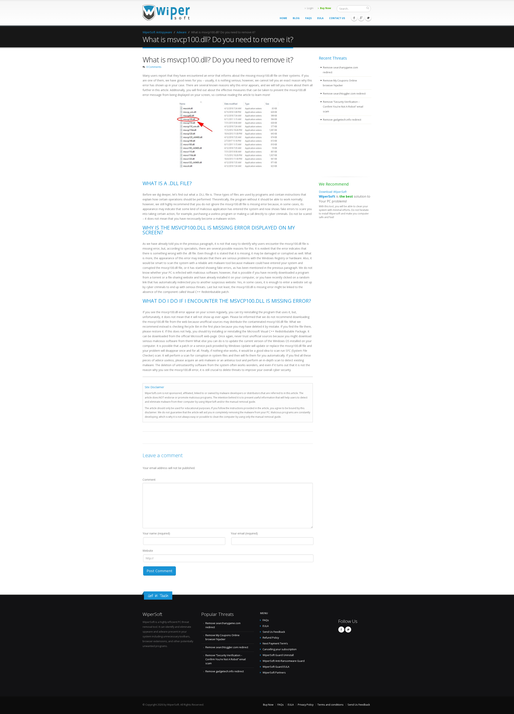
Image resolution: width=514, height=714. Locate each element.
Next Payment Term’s (275, 643)
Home (283, 18)
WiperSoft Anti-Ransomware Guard (284, 661)
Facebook (354, 18)
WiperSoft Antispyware (157, 32)
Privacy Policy (305, 704)
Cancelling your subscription (280, 649)
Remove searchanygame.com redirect (340, 70)
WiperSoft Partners (274, 672)
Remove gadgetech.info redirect (342, 119)
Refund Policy (271, 637)
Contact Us (337, 18)
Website (148, 551)
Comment (149, 479)
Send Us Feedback (274, 632)
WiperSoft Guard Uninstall (278, 655)
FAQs (308, 18)
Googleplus (361, 18)
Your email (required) (244, 533)
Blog (296, 18)
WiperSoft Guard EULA (276, 666)
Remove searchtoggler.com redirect (344, 93)
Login (310, 8)
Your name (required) (156, 533)
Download (332, 192)
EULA (320, 18)
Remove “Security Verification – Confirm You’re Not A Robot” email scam (343, 106)
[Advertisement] (339, 151)
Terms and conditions (330, 704)
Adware (182, 32)
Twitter (368, 18)
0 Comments (153, 67)
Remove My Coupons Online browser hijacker (340, 83)
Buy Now (325, 8)
